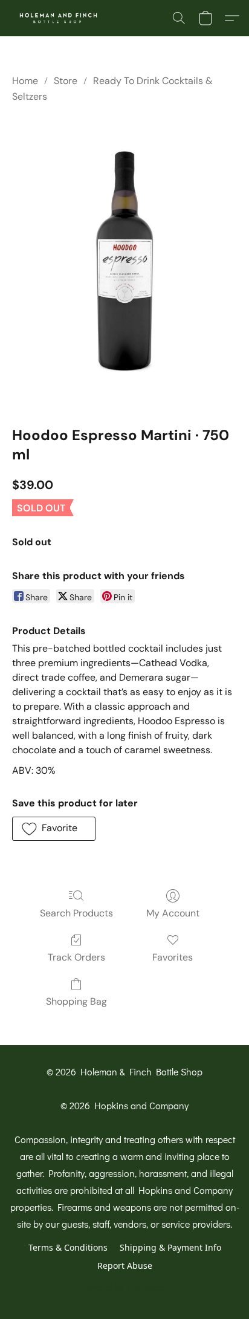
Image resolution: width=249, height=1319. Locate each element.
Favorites (172, 957)
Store (65, 80)
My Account (172, 913)
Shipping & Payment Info (170, 1247)
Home (25, 80)
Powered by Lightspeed (124, 1286)
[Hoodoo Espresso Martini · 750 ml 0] (124, 262)
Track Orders (76, 957)
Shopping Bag (76, 1001)
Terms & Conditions (68, 1247)
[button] (61, 18)
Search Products (76, 913)
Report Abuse (124, 1265)
